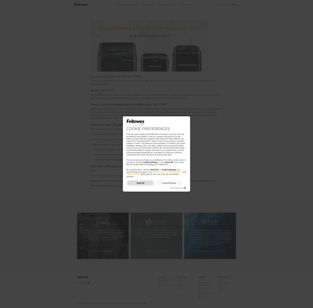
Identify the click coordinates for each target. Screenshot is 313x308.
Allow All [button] (140, 183)
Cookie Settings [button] (169, 183)
